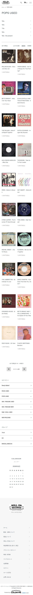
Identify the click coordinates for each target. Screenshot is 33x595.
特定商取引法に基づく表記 (11, 545)
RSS (5, 554)
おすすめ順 (16, 46)
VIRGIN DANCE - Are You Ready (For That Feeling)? (24, 69)
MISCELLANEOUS (7, 444)
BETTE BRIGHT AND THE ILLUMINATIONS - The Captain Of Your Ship (24, 313)
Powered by (7, 592)
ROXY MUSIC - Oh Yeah (8, 343)
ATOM (8, 554)
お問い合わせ (7, 577)
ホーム (3, 7)
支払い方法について (9, 541)
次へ (24, 369)
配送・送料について (9, 532)
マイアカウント (8, 559)
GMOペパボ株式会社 (27, 586)
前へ (9, 369)
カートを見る (7, 572)
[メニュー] (30, 2)
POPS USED (9, 7)
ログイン (6, 568)
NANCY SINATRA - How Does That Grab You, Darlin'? (24, 282)
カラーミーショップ (5, 586)
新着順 (29, 46)
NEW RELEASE (6, 417)
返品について (7, 536)
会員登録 (6, 563)
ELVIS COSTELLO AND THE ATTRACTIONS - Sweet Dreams (24, 101)
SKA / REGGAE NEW (8, 407)
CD (3, 438)
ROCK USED (5, 391)
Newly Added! (5, 385)
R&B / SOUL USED (7, 412)
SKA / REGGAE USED (8, 401)
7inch (3, 432)
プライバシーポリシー (10, 550)
